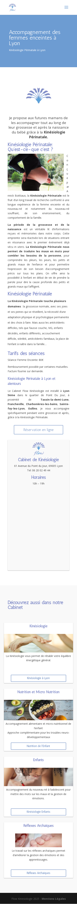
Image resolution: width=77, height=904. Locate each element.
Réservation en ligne (38, 429)
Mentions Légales (54, 898)
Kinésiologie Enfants (38, 811)
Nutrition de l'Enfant (38, 746)
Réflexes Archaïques (38, 873)
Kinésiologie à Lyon (38, 678)
